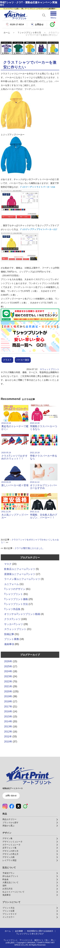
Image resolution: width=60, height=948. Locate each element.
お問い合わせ (11, 796)
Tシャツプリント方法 (16, 604)
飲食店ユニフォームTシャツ (19, 569)
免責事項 (6, 895)
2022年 (8, 681)
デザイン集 (7, 838)
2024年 (8, 671)
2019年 (8, 696)
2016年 (8, 711)
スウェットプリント (49, 369)
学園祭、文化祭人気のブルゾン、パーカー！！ (43, 515)
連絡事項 (9, 644)
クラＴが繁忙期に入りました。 (30, 548)
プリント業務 (11, 639)
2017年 (8, 706)
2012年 (8, 731)
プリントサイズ (9, 914)
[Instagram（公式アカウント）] (4, 806)
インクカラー (8, 917)
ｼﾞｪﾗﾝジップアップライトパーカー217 (38, 229)
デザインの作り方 (10, 851)
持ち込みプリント (10, 876)
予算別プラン (8, 873)
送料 (4, 886)
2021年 (8, 686)
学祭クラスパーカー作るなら (43, 456)
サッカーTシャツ (13, 624)
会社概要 (19, 931)
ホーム (7, 32)
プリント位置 (8, 911)
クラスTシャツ (12, 619)
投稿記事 (9, 634)
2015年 (8, 716)
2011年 (8, 736)
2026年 (8, 661)
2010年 (8, 741)
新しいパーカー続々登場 (14, 484)
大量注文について (10, 882)
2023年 (8, 676)
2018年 (8, 701)
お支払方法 (7, 889)
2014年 (8, 721)
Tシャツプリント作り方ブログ (30, 934)
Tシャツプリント (13, 594)
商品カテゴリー (9, 819)
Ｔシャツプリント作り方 (29, 32)
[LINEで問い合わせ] (52, 24)
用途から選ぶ (8, 826)
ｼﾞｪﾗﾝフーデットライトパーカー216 (37, 187)
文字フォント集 (9, 848)
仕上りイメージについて (13, 892)
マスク (8, 564)
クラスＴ (7, 360)
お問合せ (39, 24)
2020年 (8, 691)
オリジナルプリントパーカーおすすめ (43, 485)
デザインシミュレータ (12, 842)
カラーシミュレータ (11, 845)
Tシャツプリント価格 (16, 599)
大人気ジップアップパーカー (14, 515)
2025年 (8, 666)
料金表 (5, 879)
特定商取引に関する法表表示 (40, 931)
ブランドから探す (10, 823)
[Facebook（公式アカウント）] (11, 806)
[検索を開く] (43, 15)
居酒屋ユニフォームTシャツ (19, 574)
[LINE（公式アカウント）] (25, 806)
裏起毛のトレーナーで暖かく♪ (14, 426)
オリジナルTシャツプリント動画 (22, 614)
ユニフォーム (11, 584)
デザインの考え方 (10, 854)
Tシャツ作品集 (12, 609)
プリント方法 (8, 908)
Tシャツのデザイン (14, 589)
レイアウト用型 (9, 860)
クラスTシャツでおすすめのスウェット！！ (14, 456)
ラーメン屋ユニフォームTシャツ (22, 579)
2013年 (8, 726)
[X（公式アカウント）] (18, 806)
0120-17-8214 (17, 24)
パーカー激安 (22, 360)
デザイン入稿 (8, 857)
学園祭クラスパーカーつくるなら (43, 426)
